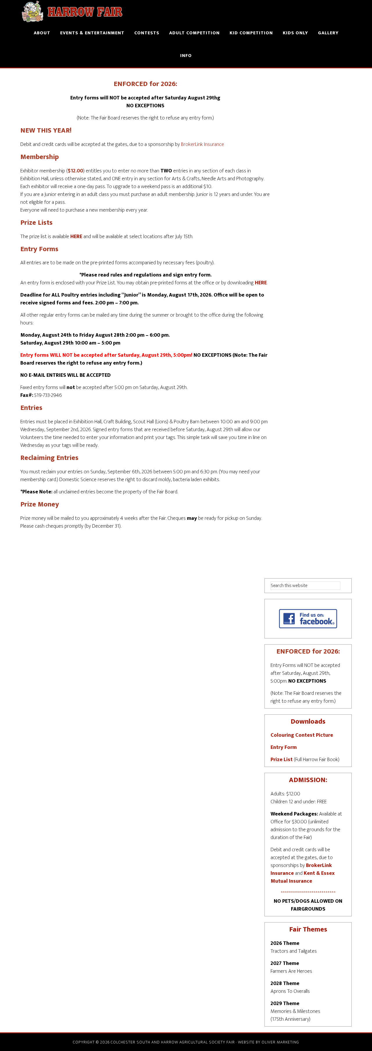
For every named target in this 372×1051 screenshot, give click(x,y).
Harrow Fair (72, 11)
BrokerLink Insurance (202, 144)
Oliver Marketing (280, 1042)
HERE (76, 236)
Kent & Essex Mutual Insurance (303, 877)
